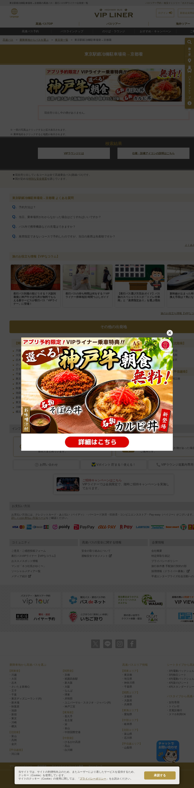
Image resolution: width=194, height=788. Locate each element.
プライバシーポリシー (93, 778)
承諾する (160, 775)
